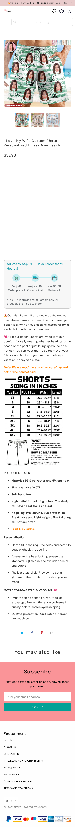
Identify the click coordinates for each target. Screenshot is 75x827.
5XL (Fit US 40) (15, 204)
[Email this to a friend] (52, 633)
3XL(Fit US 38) (14, 193)
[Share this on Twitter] (22, 633)
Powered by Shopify (34, 807)
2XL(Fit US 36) (37, 183)
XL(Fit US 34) (14, 183)
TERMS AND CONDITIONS (18, 788)
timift (17, 807)
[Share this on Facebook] (32, 633)
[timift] (8, 11)
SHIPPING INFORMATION (18, 781)
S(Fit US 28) (13, 172)
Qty (6, 225)
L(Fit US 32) (54, 172)
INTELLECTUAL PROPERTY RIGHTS (23, 760)
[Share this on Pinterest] (42, 633)
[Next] (68, 73)
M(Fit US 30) (34, 172)
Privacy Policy (12, 767)
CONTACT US (11, 754)
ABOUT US (10, 747)
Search (8, 740)
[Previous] (7, 73)
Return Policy (11, 774)
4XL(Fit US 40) (38, 193)
